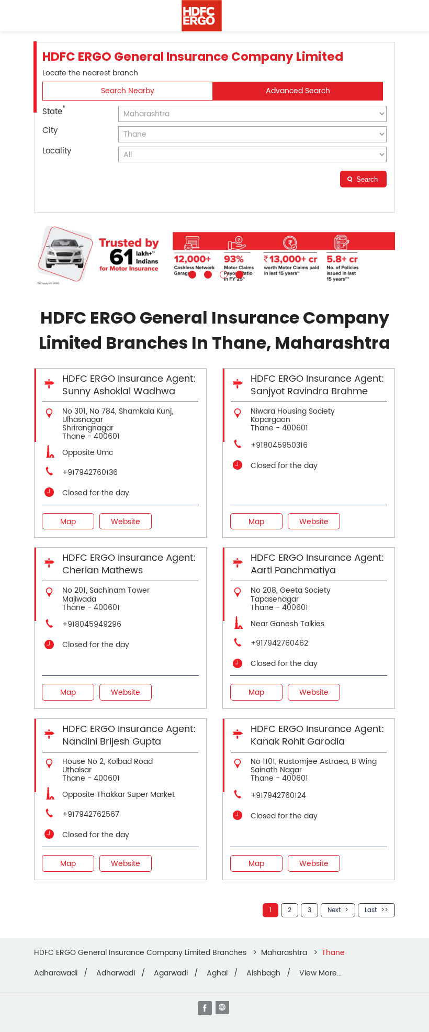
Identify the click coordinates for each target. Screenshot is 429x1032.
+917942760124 (278, 796)
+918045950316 (279, 445)
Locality (56, 151)
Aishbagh (263, 973)
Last (371, 910)
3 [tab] (222, 273)
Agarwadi (171, 973)
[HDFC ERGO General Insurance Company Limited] (202, 15)
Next (334, 910)
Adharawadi (55, 973)
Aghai (217, 973)
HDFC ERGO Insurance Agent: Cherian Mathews (129, 564)
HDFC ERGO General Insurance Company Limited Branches (141, 953)
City (50, 130)
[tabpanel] (214, 254)
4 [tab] (238, 273)
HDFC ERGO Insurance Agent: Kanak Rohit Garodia (317, 735)
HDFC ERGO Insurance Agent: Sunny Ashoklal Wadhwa (129, 385)
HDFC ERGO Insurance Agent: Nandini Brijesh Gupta (129, 735)
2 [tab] (206, 273)
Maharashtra (284, 953)
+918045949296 (91, 624)
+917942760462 (279, 643)
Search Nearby (127, 91)
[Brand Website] (223, 1009)
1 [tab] (191, 273)
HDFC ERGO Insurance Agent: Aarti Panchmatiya (317, 564)
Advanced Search (298, 91)
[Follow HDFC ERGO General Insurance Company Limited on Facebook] (205, 1009)
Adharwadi (115, 973)
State (53, 111)
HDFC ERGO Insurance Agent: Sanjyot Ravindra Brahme (317, 385)
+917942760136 (90, 473)
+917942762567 (90, 814)
